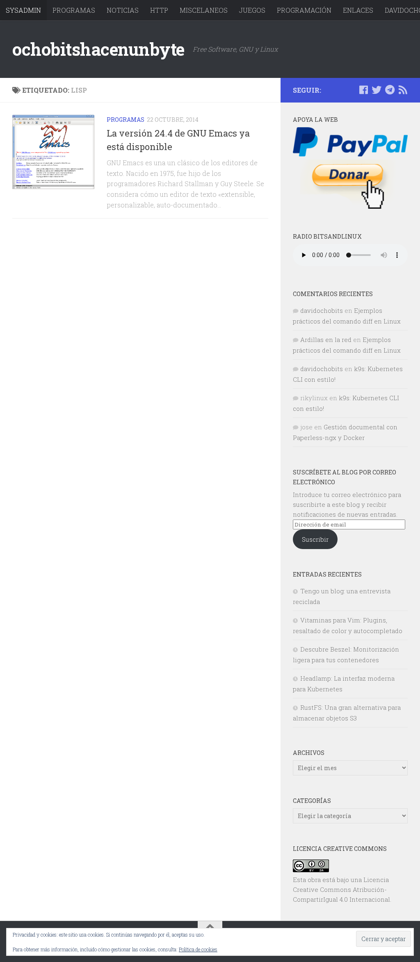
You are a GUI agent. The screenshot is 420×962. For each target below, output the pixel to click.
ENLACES (358, 10)
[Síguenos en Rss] (403, 90)
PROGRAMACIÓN (304, 10)
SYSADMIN (23, 10)
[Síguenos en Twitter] (376, 90)
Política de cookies (198, 949)
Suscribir (315, 539)
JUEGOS (252, 10)
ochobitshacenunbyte (98, 49)
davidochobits (321, 310)
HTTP (159, 10)
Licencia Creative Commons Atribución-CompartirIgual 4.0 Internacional (341, 889)
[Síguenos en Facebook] (363, 90)
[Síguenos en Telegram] (390, 90)
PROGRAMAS (73, 10)
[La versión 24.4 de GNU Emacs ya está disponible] (53, 152)
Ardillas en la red (326, 339)
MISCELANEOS (204, 10)
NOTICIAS (123, 10)
